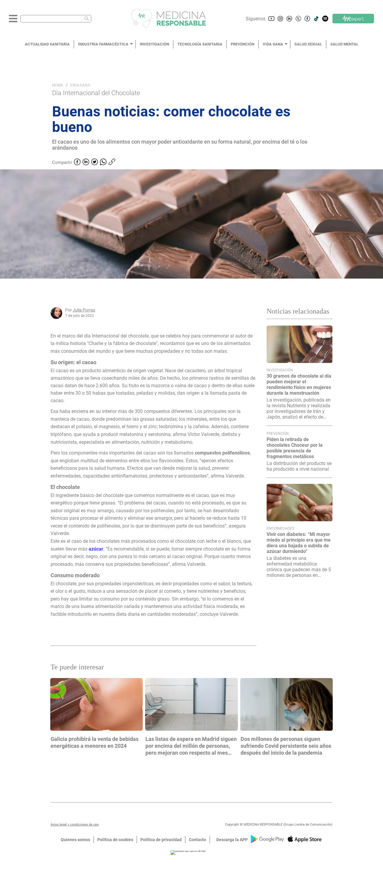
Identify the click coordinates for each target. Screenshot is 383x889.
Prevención (278, 433)
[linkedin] (85, 162)
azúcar (96, 549)
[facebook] (77, 162)
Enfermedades (280, 528)
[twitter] (94, 162)
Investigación (280, 370)
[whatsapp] (103, 162)
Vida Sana (80, 85)
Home (57, 85)
